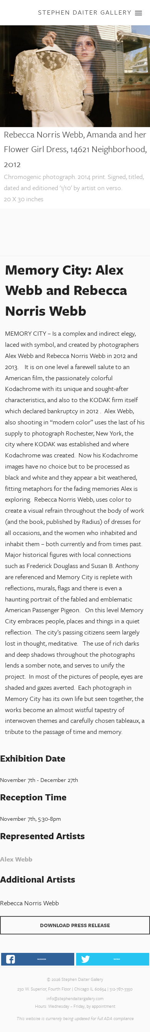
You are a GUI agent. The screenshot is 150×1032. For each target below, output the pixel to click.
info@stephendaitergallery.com (75, 998)
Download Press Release (75, 925)
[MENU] (135, 13)
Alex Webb (16, 859)
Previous (6, 131)
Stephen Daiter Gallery (85, 12)
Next (144, 131)
